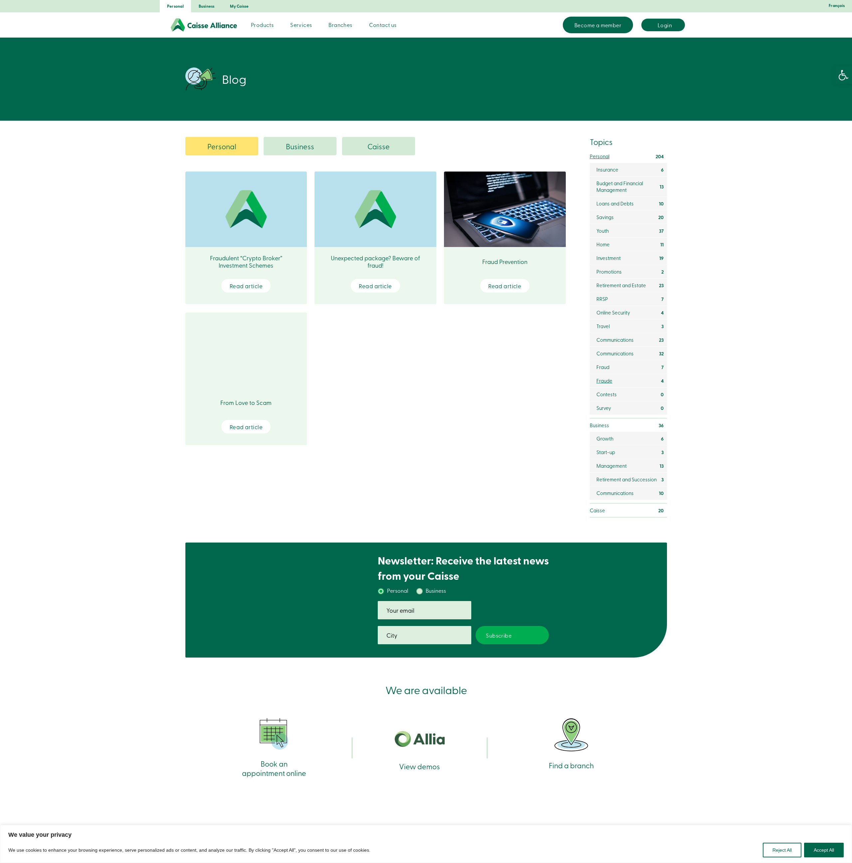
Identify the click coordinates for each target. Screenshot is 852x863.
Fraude (630, 380)
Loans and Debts (630, 203)
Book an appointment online (274, 768)
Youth (630, 230)
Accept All (824, 850)
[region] (426, 844)
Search (553, 25)
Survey (630, 408)
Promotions (630, 271)
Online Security (630, 312)
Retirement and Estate (630, 285)
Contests (630, 394)
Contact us (383, 24)
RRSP (630, 299)
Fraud (630, 367)
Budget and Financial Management (630, 186)
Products (262, 24)
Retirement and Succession (630, 479)
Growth (630, 438)
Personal (175, 6)
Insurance (630, 169)
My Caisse (239, 6)
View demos (419, 766)
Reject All (782, 850)
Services (301, 24)
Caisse (378, 146)
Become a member (597, 25)
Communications (630, 339)
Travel (630, 326)
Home (630, 244)
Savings (630, 217)
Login (665, 25)
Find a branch (571, 765)
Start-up (630, 452)
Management (630, 465)
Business (207, 6)
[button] (843, 75)
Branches (340, 24)
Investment (630, 258)
